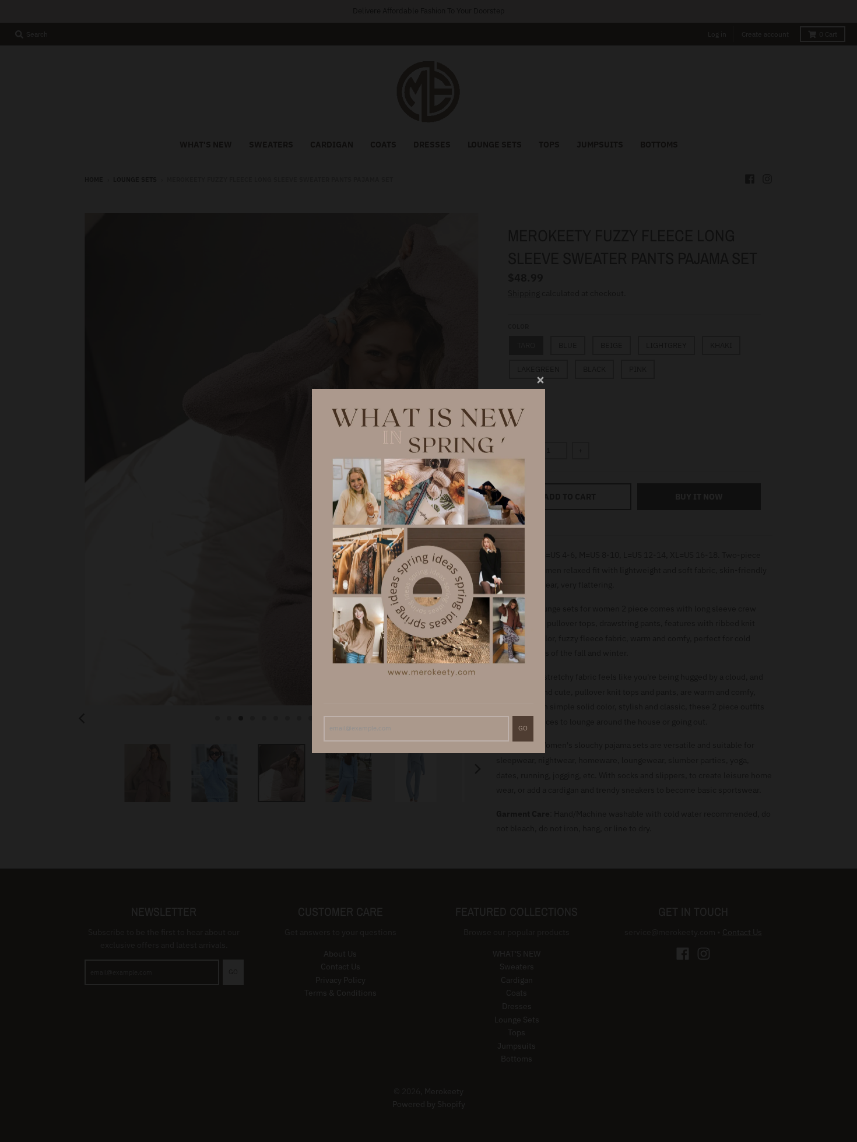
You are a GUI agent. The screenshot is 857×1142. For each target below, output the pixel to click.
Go (523, 728)
